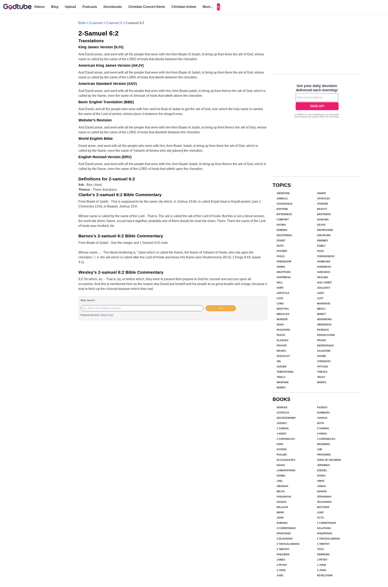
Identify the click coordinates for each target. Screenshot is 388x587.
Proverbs (324, 454)
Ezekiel (322, 470)
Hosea (321, 475)
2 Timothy (283, 549)
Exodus (322, 407)
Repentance (325, 345)
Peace (281, 335)
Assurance (284, 203)
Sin (279, 361)
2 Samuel (323, 428)
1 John (321, 565)
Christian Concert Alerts (146, 6)
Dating (281, 224)
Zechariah (324, 502)
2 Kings (322, 433)
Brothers (324, 214)
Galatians (324, 528)
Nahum (321, 491)
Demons (282, 230)
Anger (321, 193)
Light (320, 293)
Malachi (282, 507)
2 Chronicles (326, 439)
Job (319, 449)
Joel (280, 481)
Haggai (281, 502)
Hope (280, 287)
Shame (321, 356)
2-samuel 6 (114, 23)
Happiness (284, 277)
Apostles (323, 198)
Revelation (324, 575)
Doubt (281, 240)
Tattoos (322, 366)
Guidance (323, 272)
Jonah (321, 486)
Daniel (281, 475)
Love (280, 298)
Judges (282, 423)
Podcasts (89, 6)
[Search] (218, 7)
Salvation (323, 350)
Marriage (323, 303)
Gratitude (284, 272)
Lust (320, 298)
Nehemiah (323, 444)
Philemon (283, 554)
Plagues (282, 340)
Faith (280, 245)
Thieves (322, 371)
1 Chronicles (286, 439)
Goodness (324, 266)
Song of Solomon (329, 460)
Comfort (283, 219)
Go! (221, 308)
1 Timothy (323, 544)
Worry (281, 387)
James (281, 559)
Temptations (285, 371)
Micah (281, 491)
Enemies (322, 240)
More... (208, 6)
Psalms (282, 454)
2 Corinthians (286, 528)
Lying (280, 303)
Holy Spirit (324, 282)
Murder (282, 319)
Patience (323, 329)
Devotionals (112, 6)
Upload (70, 6)
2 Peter (282, 565)
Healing (322, 277)
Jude (280, 575)
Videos (39, 6)
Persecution (326, 335)
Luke (320, 512)
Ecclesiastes (286, 460)
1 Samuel (283, 428)
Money (321, 314)
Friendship (284, 261)
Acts (320, 517)
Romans (282, 523)
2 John (281, 570)
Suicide (282, 366)
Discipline (324, 235)
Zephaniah (324, 496)
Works (321, 382)
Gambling (323, 261)
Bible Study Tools (103, 315)
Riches (281, 350)
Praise (321, 340)
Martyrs (283, 308)
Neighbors (324, 319)
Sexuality (283, 356)
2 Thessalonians (288, 544)
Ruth (320, 423)
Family (321, 245)
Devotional (284, 235)
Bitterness (284, 214)
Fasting (282, 251)
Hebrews (323, 554)
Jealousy (323, 287)
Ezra (280, 444)
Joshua (322, 418)
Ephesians (284, 533)
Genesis (282, 407)
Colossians (285, 538)
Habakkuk (284, 496)
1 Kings (281, 433)
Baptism (282, 209)
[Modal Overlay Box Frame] (317, 101)
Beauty (322, 209)
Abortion (283, 193)
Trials (281, 377)
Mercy (321, 308)
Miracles (283, 314)
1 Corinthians (326, 523)
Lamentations (286, 470)
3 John (321, 570)
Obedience (324, 324)
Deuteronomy (286, 418)
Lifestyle (283, 293)
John (280, 517)
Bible (82, 23)
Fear (320, 251)
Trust (321, 377)
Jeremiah (323, 465)
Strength (323, 361)
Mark (280, 512)
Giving (281, 266)
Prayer (282, 345)
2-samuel (96, 23)
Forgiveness (325, 256)
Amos (320, 481)
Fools (281, 256)
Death (321, 224)
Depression (325, 230)
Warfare (283, 382)
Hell (280, 282)
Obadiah (282, 486)
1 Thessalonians (328, 538)
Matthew (323, 507)
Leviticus (283, 412)
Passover (283, 329)
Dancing (323, 219)
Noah (280, 324)
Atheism (322, 203)
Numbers (323, 412)
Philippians (324, 533)
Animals (282, 198)
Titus (320, 549)
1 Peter (322, 559)
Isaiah (281, 465)
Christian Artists (184, 6)
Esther (282, 449)
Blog (54, 6)
